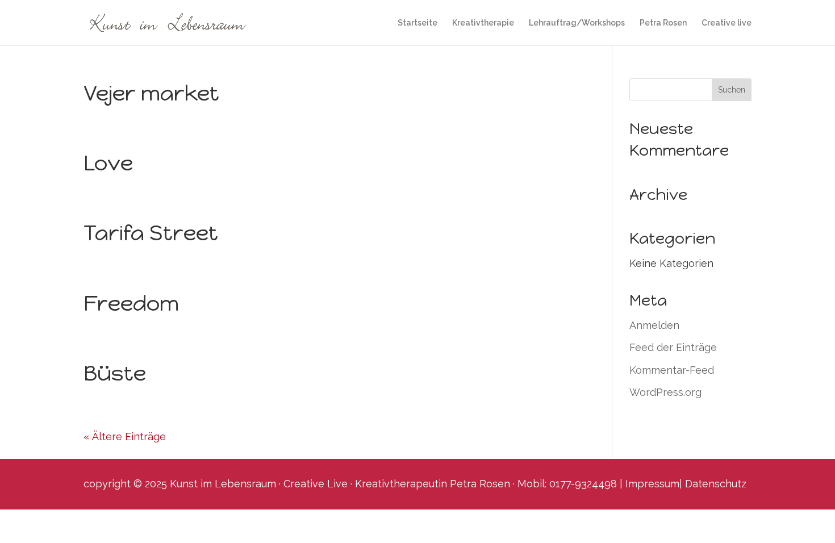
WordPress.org (665, 392)
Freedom (131, 303)
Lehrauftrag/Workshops (577, 23)
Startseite (417, 23)
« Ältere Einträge (125, 436)
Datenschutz (715, 484)
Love (108, 163)
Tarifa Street (151, 233)
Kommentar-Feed (671, 370)
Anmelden (654, 325)
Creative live (727, 23)
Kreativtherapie (483, 23)
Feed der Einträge (673, 347)
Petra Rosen (663, 23)
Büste (115, 373)
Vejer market (151, 93)
